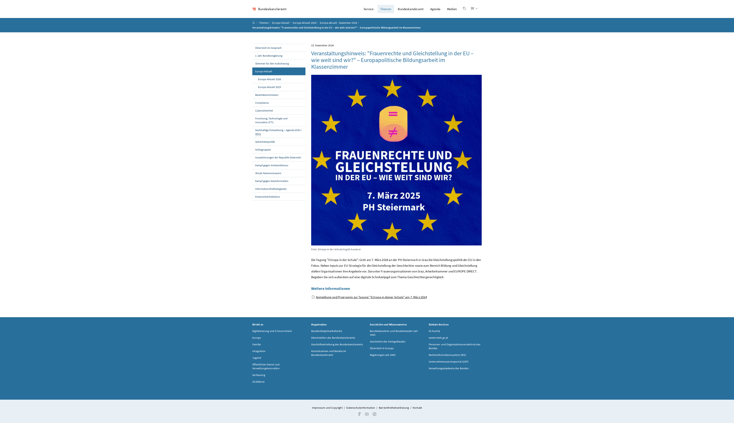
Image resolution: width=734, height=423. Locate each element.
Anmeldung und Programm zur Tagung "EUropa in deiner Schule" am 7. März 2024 (371, 297)
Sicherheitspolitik (265, 141)
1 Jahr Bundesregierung (268, 55)
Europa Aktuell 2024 (304, 22)
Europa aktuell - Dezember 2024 (338, 22)
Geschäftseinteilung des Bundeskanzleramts (337, 344)
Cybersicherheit (264, 110)
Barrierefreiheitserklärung (394, 407)
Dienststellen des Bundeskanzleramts (333, 337)
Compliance (262, 102)
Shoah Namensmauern (268, 173)
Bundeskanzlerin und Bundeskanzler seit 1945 (394, 333)
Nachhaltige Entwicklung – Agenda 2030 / (278, 132)
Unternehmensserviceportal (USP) (448, 361)
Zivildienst (258, 381)
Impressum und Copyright (327, 407)
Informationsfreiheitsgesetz (271, 189)
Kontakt (417, 407)
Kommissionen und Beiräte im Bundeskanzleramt (328, 353)
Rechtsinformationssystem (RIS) (447, 355)
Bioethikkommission (266, 95)
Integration (259, 351)
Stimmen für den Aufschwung (272, 63)
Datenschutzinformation (361, 407)
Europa (256, 337)
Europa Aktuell (280, 22)
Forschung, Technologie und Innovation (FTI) (271, 120)
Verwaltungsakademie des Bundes (449, 368)
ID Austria (434, 331)
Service (368, 9)
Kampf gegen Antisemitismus (271, 165)
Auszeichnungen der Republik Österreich (278, 157)
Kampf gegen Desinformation (271, 181)
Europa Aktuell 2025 (269, 87)
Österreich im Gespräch (268, 48)
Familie (256, 344)
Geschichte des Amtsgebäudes (387, 341)
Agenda (435, 9)
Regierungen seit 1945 (382, 355)
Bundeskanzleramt (411, 9)
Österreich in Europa (382, 348)
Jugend (256, 357)
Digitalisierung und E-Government (272, 331)
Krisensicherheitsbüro (267, 196)
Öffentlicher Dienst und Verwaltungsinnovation (266, 366)
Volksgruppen (263, 149)
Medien (452, 9)
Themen (385, 9)
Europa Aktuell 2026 (269, 79)
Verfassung (258, 375)
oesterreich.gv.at (438, 337)
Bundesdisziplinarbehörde (326, 331)
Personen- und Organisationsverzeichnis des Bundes (454, 346)
